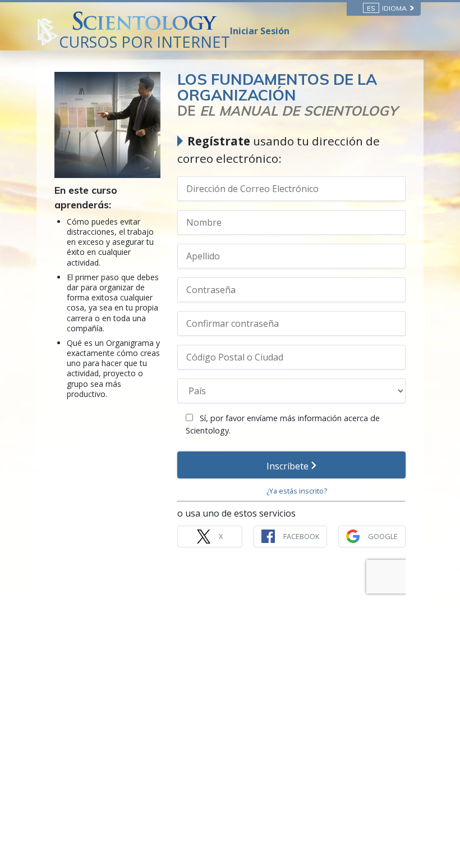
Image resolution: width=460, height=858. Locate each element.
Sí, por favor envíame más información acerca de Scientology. (283, 424)
